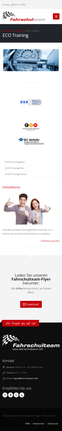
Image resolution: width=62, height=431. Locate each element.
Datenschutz (38, 423)
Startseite (7, 30)
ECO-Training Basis (16, 162)
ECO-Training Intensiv (17, 174)
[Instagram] (16, 394)
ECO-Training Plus (15, 168)
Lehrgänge (19, 30)
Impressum (53, 423)
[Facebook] (4, 394)
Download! (32, 304)
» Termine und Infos (50, 240)
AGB (27, 423)
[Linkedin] (21, 394)
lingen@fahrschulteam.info (25, 378)
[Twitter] (10, 394)
